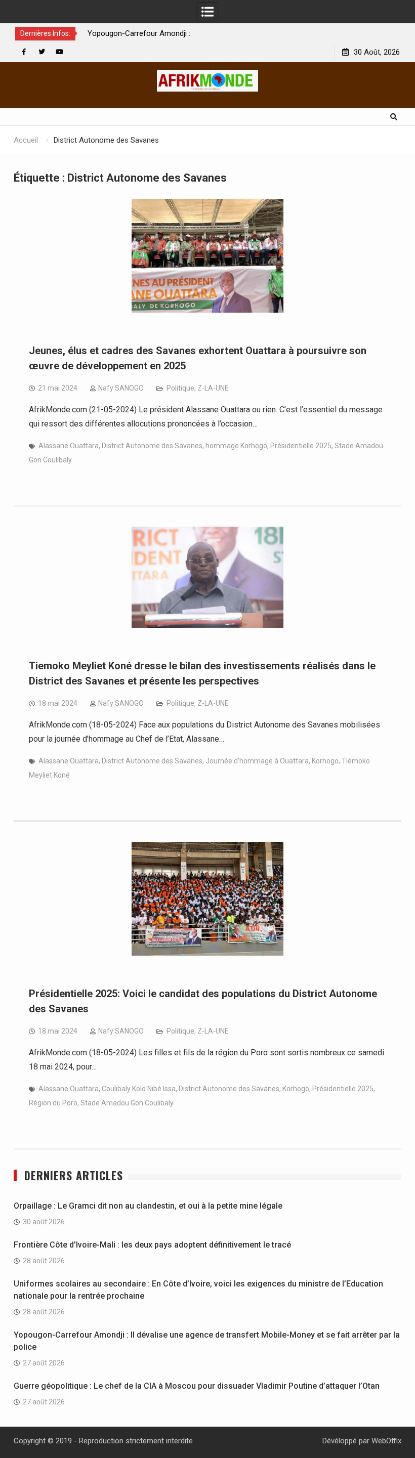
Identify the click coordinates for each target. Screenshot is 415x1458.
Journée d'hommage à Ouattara (257, 761)
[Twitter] (42, 52)
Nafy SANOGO (121, 388)
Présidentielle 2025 (300, 446)
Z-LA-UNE (213, 388)
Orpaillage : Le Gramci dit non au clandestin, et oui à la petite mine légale (148, 1206)
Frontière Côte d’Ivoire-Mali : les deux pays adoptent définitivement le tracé (152, 1245)
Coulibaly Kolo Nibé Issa (139, 1089)
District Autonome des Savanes (152, 446)
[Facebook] (24, 52)
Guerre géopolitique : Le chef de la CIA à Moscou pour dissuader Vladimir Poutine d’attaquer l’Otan (197, 1386)
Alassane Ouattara (68, 446)
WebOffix (386, 1440)
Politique (180, 388)
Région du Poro (53, 1103)
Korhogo (325, 761)
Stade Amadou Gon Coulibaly (127, 1103)
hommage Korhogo (236, 446)
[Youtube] (59, 52)
